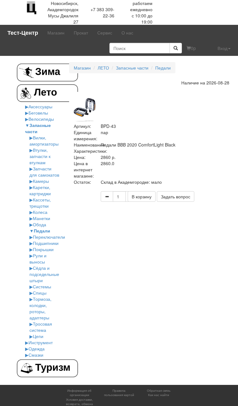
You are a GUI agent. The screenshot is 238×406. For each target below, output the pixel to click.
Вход (222, 48)
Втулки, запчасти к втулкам (40, 156)
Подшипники (46, 243)
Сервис (104, 32)
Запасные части (132, 68)
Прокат (81, 32)
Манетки (41, 218)
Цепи (38, 336)
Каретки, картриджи (40, 190)
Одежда (37, 348)
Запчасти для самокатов (44, 171)
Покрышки (43, 249)
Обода (39, 224)
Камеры (41, 181)
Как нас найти (158, 395)
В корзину (142, 196)
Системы (42, 286)
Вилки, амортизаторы (44, 140)
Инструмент (41, 342)
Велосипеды (41, 119)
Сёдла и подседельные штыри (44, 274)
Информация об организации (79, 392)
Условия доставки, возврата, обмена (79, 401)
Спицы (39, 293)
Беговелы (38, 113)
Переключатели (49, 237)
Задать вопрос (175, 196)
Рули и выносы (37, 258)
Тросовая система (40, 327)
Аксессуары (40, 106)
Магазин (55, 32)
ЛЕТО (103, 68)
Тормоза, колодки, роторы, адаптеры (40, 308)
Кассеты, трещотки (40, 202)
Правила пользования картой (119, 392)
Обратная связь (158, 390)
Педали (42, 231)
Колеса (40, 212)
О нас (127, 32)
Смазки (36, 355)
